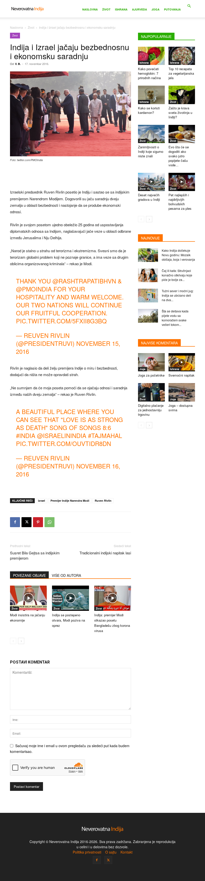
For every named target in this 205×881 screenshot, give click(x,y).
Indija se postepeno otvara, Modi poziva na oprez (68, 620)
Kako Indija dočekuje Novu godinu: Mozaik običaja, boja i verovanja (178, 254)
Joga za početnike (151, 375)
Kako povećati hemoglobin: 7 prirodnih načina (149, 73)
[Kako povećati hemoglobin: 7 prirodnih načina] (151, 56)
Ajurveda (139, 9)
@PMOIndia (34, 288)
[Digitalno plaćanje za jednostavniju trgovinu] (151, 392)
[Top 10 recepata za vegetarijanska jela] (181, 56)
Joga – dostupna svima (180, 407)
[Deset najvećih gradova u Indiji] (151, 182)
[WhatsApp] (49, 522)
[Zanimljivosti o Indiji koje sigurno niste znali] (151, 134)
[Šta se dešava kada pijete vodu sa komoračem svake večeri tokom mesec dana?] (148, 316)
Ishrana (121, 9)
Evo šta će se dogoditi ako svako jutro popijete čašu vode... (178, 156)
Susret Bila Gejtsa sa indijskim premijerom (35, 555)
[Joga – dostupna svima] (181, 392)
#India (25, 435)
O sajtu (110, 852)
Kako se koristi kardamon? (149, 110)
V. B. (18, 64)
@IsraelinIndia (61, 435)
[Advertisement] (70, 176)
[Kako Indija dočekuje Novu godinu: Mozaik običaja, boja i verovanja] (148, 255)
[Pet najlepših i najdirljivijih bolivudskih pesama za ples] (181, 182)
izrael (41, 500)
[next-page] (21, 641)
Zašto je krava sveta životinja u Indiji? (180, 112)
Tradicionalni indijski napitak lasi (105, 552)
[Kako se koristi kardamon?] (151, 95)
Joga (156, 9)
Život (106, 9)
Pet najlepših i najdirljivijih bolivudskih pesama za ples (180, 202)
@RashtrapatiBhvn (84, 280)
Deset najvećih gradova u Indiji (149, 197)
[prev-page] (13, 641)
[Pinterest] (38, 522)
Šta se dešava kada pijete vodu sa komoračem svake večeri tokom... (175, 318)
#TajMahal (105, 435)
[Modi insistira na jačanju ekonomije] (28, 598)
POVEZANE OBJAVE (29, 575)
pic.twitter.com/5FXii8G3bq (61, 320)
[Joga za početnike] (151, 362)
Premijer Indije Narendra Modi (69, 500)
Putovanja (172, 9)
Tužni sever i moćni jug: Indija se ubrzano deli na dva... (178, 295)
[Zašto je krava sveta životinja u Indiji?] (181, 95)
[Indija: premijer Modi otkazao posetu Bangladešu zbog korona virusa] (112, 598)
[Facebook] (15, 522)
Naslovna (90, 9)
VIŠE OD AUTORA (66, 575)
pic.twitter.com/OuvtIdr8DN (63, 443)
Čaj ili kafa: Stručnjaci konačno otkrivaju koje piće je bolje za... (177, 275)
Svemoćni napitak (181, 375)
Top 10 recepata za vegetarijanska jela (181, 73)
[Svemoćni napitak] (181, 362)
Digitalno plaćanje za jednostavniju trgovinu (151, 410)
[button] (189, 6)
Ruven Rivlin (103, 500)
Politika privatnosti (87, 852)
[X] (27, 522)
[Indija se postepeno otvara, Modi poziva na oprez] (70, 598)
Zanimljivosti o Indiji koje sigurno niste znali (150, 151)
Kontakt (126, 852)
